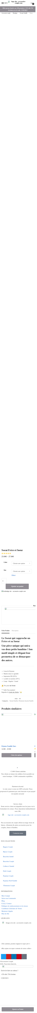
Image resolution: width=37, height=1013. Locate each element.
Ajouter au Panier (17, 1009)
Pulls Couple (7, 871)
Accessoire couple (6, 13)
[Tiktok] (24, 956)
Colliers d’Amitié (8, 866)
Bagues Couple (8, 847)
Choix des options (16, 755)
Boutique (15, 13)
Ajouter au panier (17, 586)
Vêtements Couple (9, 885)
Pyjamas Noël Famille (10, 881)
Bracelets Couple (8, 861)
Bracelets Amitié (8, 856)
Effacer (14, 575)
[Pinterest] (19, 956)
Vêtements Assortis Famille (26, 701)
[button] (6, 553)
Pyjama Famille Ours (9, 746)
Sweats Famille (23, 13)
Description (15, 630)
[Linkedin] (13, 956)
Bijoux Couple (7, 852)
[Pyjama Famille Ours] (16, 728)
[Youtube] (8, 956)
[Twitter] (3, 956)
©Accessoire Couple (6, 961)
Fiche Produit (5, 630)
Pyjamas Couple (8, 876)
